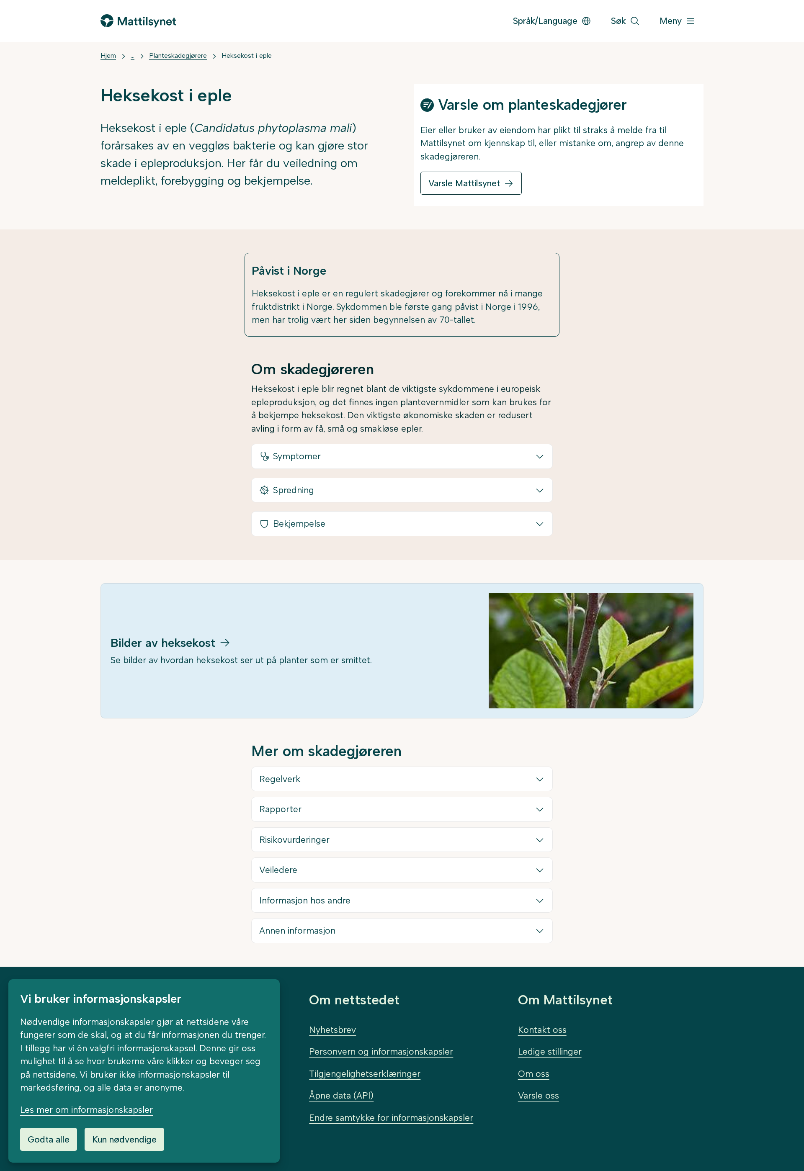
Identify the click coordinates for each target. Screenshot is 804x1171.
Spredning (293, 490)
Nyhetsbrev (332, 1029)
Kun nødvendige (124, 1139)
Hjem (108, 55)
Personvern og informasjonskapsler (381, 1051)
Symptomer (297, 456)
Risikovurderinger (294, 839)
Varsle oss (538, 1095)
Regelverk (280, 779)
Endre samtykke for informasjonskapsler (391, 1117)
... (132, 55)
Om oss (533, 1073)
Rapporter (280, 809)
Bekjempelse (299, 523)
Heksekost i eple (247, 55)
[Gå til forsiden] (138, 20)
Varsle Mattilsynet (464, 183)
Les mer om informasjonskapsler (86, 1109)
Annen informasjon (297, 930)
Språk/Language (545, 20)
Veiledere (278, 870)
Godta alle (49, 1139)
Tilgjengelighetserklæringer (364, 1073)
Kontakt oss (542, 1029)
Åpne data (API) (341, 1095)
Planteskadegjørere (178, 55)
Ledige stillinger (550, 1051)
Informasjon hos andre (304, 900)
